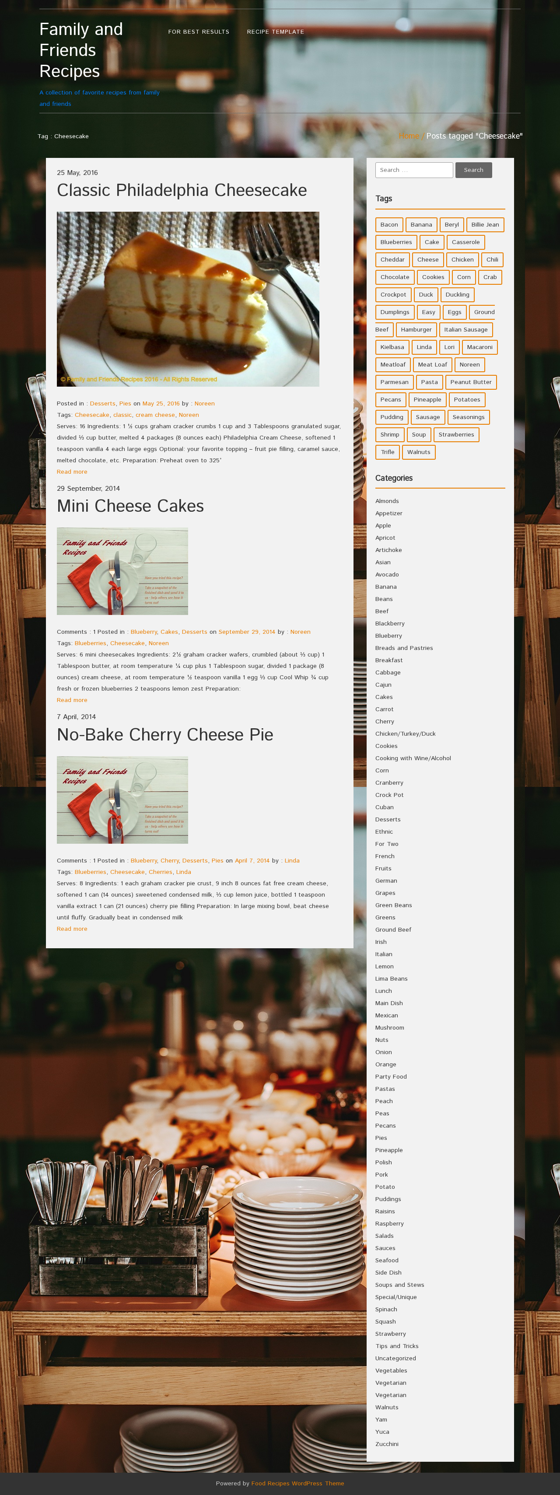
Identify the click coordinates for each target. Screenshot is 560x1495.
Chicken (463, 259)
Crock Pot (389, 795)
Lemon (384, 966)
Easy (428, 312)
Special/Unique (396, 1297)
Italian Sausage (466, 329)
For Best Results (199, 32)
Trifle (388, 452)
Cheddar (393, 259)
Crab (490, 277)
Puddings (388, 1199)
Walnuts (418, 452)
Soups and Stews (399, 1285)
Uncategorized (395, 1358)
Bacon (389, 224)
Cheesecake (92, 415)
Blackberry (390, 623)
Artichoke (388, 550)
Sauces (385, 1248)
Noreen (205, 403)
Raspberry (389, 1223)
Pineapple (427, 399)
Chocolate (395, 277)
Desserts (103, 403)
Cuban (384, 807)
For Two (387, 844)
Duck (426, 294)
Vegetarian (390, 1383)
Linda (292, 860)
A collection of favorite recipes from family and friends (99, 64)
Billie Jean (485, 224)
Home (409, 136)
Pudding (392, 417)
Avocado (387, 574)
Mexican (386, 1015)
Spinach (386, 1309)
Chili (492, 259)
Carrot (384, 709)
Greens (385, 917)
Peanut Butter (471, 382)
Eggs (455, 312)
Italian (383, 954)
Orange (385, 1064)
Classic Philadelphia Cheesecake (182, 190)
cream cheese (155, 415)
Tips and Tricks (397, 1346)
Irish (381, 942)
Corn (464, 277)
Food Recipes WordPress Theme (298, 1483)
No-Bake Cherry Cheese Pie (165, 735)
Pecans (391, 399)
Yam (381, 1419)
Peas (382, 1113)
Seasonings (469, 417)
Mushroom (389, 1027)
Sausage (428, 417)
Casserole (466, 242)
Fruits (383, 868)
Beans (384, 599)
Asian (383, 562)
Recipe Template (275, 32)
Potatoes (467, 399)
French (385, 856)
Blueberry (144, 632)
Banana (421, 224)
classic (122, 415)
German (386, 881)
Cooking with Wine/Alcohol (413, 758)
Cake (432, 242)
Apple (383, 525)
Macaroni (480, 347)
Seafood (387, 1260)
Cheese (428, 259)
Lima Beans (391, 979)
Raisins (385, 1211)
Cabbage (388, 672)
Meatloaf (393, 364)
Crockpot (393, 294)
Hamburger (416, 329)
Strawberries (456, 434)
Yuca (382, 1432)
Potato (385, 1187)
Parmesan (395, 382)
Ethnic (384, 832)
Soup (419, 434)
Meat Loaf (432, 364)
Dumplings (395, 312)
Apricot (385, 538)
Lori (449, 347)
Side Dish (388, 1272)
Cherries (160, 872)
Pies (125, 403)
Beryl (452, 224)
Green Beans (393, 905)
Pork (381, 1174)
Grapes (385, 893)
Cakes (169, 632)
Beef (381, 611)
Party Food (391, 1076)
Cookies (433, 277)
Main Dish (389, 1003)
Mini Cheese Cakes (130, 506)
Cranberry (389, 783)
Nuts (381, 1040)
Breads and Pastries (404, 648)
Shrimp (390, 434)
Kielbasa (392, 347)
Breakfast (389, 660)
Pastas (385, 1089)
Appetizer (388, 513)
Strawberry (390, 1334)
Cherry (169, 860)
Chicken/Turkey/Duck (405, 734)
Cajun (383, 685)
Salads (384, 1236)
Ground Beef (393, 930)
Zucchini (387, 1444)
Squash (385, 1321)
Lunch (383, 991)
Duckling (457, 294)
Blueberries (90, 643)
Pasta (429, 382)
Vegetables (391, 1370)
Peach (384, 1101)
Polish (383, 1162)
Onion (383, 1052)
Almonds (387, 501)
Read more (72, 472)
